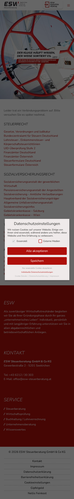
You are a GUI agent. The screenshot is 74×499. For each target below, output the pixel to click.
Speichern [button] (37, 261)
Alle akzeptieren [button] (37, 251)
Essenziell (22, 241)
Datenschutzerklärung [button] (38, 276)
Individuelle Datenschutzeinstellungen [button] (37, 272)
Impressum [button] (54, 276)
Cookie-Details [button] (21, 276)
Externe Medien (51, 241)
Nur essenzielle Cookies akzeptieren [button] (37, 268)
